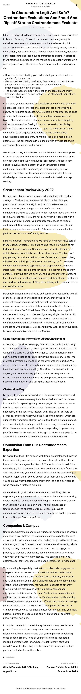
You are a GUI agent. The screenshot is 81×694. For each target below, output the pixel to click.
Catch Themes (60, 688)
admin (50, 28)
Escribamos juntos (40, 3)
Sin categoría (10, 657)
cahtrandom (9, 51)
